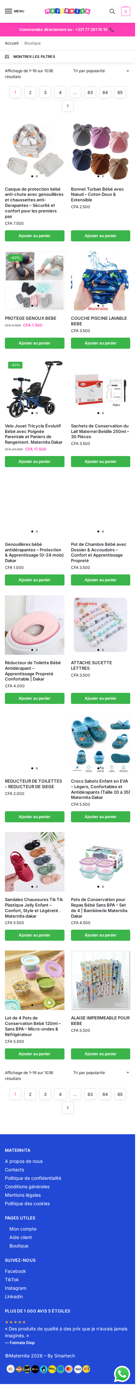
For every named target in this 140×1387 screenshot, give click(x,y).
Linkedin (14, 1296)
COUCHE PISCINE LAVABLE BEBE (99, 321)
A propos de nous (24, 1161)
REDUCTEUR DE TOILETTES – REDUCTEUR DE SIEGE (33, 783)
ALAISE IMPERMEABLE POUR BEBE (100, 1020)
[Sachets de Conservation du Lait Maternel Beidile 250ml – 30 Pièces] (101, 388)
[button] (124, 11)
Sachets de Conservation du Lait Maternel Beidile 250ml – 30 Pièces (100, 431)
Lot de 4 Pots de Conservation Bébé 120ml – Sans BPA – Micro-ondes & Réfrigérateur (33, 1026)
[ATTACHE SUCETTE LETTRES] (101, 625)
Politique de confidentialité (33, 1178)
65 (120, 92)
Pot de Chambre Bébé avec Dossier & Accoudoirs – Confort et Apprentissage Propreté (99, 552)
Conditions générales (27, 1186)
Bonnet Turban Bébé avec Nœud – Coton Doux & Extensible (97, 194)
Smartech (64, 1355)
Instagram (15, 1288)
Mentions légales (23, 1195)
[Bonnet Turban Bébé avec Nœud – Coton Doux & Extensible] (101, 151)
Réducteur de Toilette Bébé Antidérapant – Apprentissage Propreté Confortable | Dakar (33, 671)
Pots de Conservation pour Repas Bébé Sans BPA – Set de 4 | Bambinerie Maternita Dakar (99, 908)
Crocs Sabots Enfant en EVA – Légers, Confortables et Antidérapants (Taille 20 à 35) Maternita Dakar (100, 789)
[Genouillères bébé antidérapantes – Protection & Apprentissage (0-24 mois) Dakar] (34, 506)
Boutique (18, 1245)
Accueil (12, 43)
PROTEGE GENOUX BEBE (30, 318)
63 (90, 92)
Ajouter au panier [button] (34, 235)
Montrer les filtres (34, 56)
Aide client (20, 1237)
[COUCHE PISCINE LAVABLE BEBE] (101, 281)
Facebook (15, 1271)
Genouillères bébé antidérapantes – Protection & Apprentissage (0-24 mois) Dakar (34, 552)
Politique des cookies (27, 1203)
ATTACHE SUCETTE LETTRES (91, 665)
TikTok (12, 1279)
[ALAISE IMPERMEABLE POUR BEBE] (101, 980)
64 (105, 92)
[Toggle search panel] (112, 11)
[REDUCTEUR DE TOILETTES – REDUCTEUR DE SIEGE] (34, 743)
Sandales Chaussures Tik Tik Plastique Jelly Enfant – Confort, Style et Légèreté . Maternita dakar (34, 908)
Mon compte (22, 1229)
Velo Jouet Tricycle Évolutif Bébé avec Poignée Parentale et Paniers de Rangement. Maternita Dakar (34, 434)
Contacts (14, 1169)
